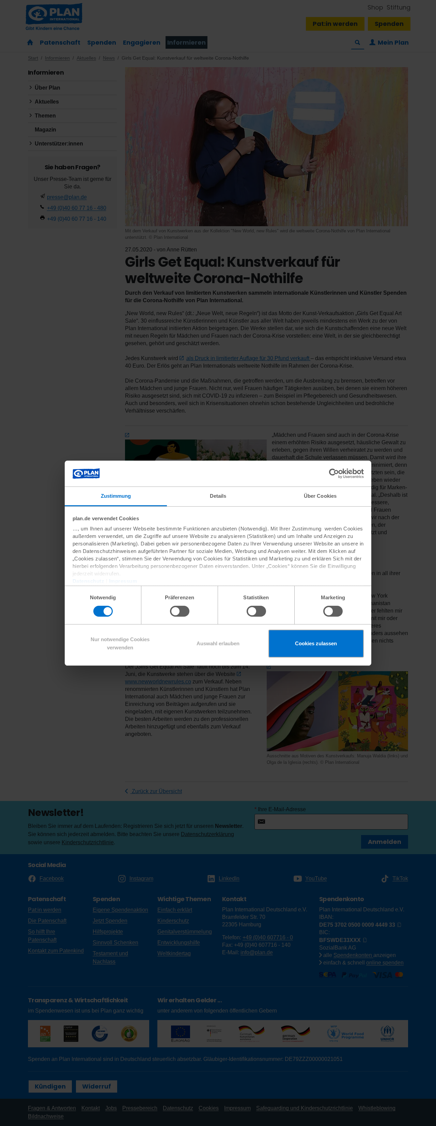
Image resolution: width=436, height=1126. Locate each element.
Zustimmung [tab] (116, 496)
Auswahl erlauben (218, 643)
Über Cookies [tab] (320, 496)
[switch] (179, 611)
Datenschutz (89, 581)
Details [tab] (218, 496)
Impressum (123, 581)
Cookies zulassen (316, 643)
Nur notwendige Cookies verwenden (120, 643)
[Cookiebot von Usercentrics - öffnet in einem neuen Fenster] (334, 473)
